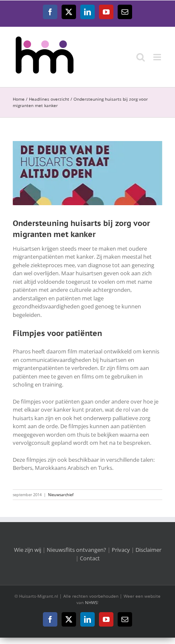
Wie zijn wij (27, 550)
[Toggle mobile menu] (157, 57)
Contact (90, 558)
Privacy (121, 550)
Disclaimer (148, 550)
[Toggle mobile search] (140, 57)
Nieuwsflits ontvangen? (76, 550)
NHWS (91, 602)
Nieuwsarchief (60, 494)
